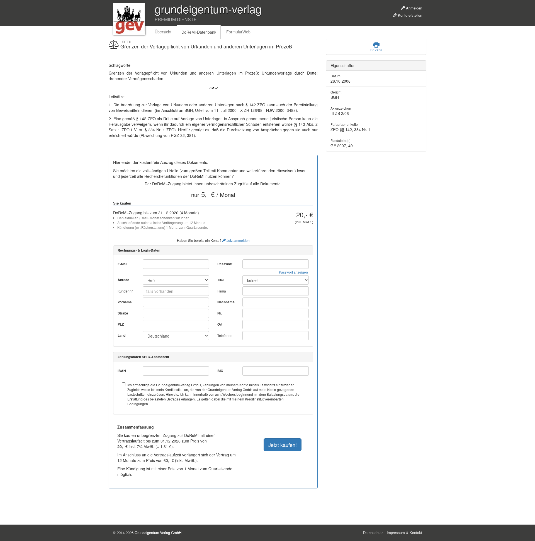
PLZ (121, 324)
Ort (219, 324)
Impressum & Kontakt (404, 532)
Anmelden (413, 8)
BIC (220, 370)
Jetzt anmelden (238, 240)
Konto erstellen (409, 15)
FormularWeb (238, 32)
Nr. (219, 313)
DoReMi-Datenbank (198, 32)
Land (121, 335)
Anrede (123, 279)
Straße (123, 313)
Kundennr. (125, 291)
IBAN (122, 370)
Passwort (224, 264)
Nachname (226, 302)
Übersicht (163, 32)
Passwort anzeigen (293, 272)
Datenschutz (373, 532)
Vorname (125, 302)
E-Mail (122, 264)
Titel (220, 279)
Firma (221, 291)
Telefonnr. (224, 335)
